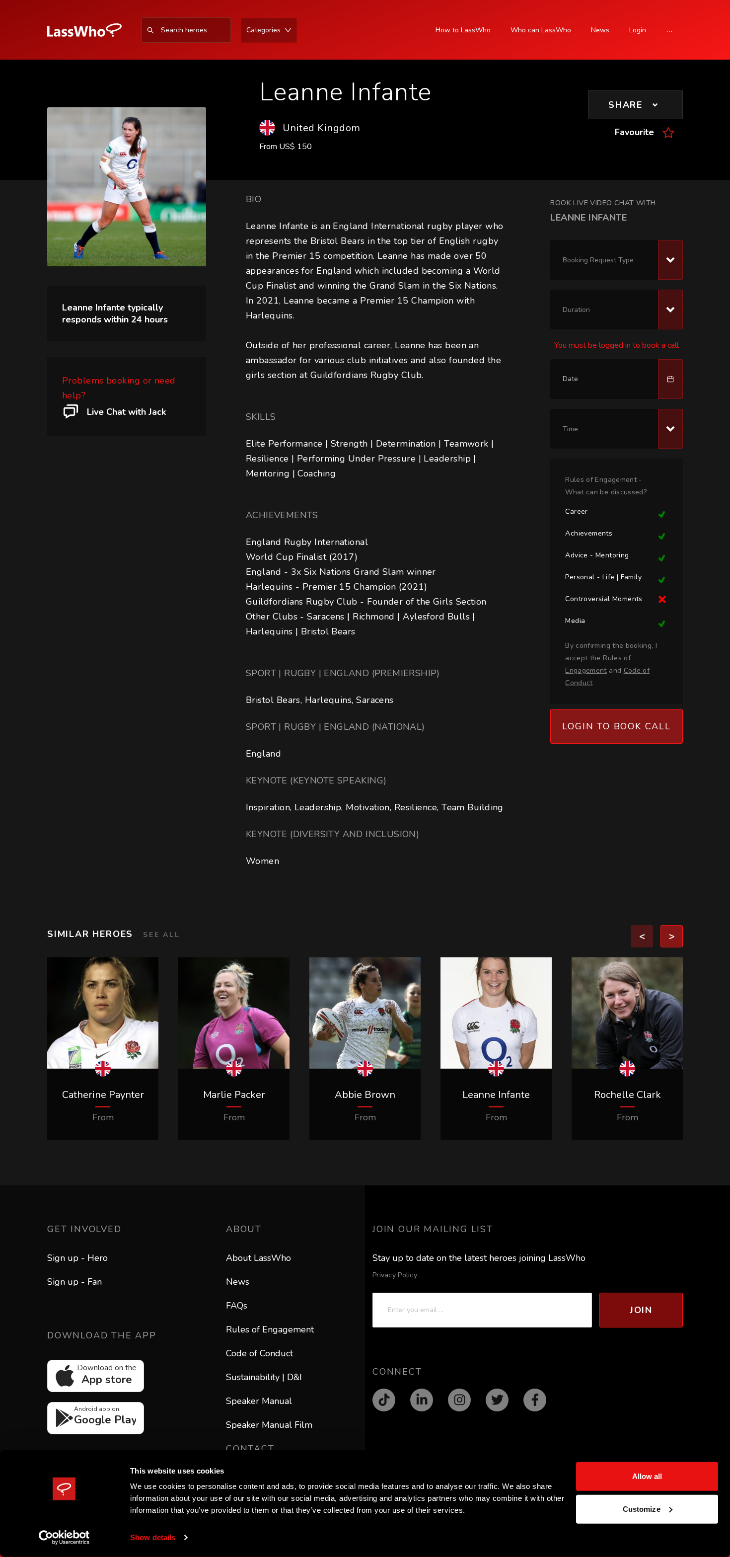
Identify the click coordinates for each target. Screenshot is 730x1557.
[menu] (206, 30)
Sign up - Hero (77, 1258)
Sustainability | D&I (264, 1377)
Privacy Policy (394, 1275)
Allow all (647, 1476)
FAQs (236, 1306)
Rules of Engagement (270, 1329)
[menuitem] (89, 30)
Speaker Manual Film (269, 1425)
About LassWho (258, 1258)
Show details (152, 1537)
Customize (641, 1508)
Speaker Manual (259, 1401)
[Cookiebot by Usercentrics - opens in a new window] (64, 1537)
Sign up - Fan (74, 1282)
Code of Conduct (259, 1353)
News (237, 1282)
